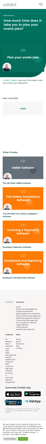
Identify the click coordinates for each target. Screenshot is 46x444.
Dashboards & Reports (10, 360)
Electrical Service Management (28, 316)
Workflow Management (25, 329)
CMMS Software (22, 325)
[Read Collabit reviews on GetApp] (32, 402)
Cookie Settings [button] (10, 439)
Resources (20, 344)
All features (8, 340)
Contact (19, 348)
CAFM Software (22, 327)
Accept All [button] (23, 439)
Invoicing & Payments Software (9, 376)
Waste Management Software (28, 318)
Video (13, 80)
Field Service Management (26, 309)
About (18, 341)
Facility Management (24, 311)
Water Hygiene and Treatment (28, 313)
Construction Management (27, 320)
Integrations (10, 382)
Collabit (6, 80)
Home (18, 307)
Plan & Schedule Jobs (9, 346)
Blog (18, 346)
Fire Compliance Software (26, 323)
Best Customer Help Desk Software (9, 367)
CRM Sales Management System (10, 353)
